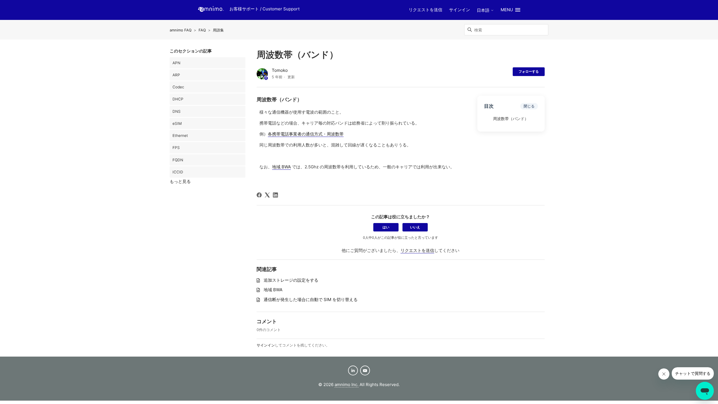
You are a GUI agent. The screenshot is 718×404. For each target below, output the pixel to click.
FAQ (202, 30)
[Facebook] (259, 195)
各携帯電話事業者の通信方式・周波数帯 (306, 134)
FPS (176, 147)
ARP (176, 75)
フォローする (529, 71)
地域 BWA (281, 166)
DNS (176, 111)
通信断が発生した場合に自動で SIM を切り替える (311, 299)
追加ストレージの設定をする (291, 280)
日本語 (484, 10)
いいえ (415, 227)
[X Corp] (267, 195)
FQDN (177, 160)
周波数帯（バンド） (510, 118)
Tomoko (280, 70)
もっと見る (180, 181)
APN (176, 63)
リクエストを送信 (425, 9)
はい (386, 227)
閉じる (529, 106)
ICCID (177, 172)
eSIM (177, 123)
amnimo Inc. (346, 384)
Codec (178, 87)
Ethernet (180, 135)
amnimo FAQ (181, 30)
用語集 (218, 30)
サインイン (266, 345)
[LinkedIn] (275, 195)
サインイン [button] (459, 9)
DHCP (177, 99)
